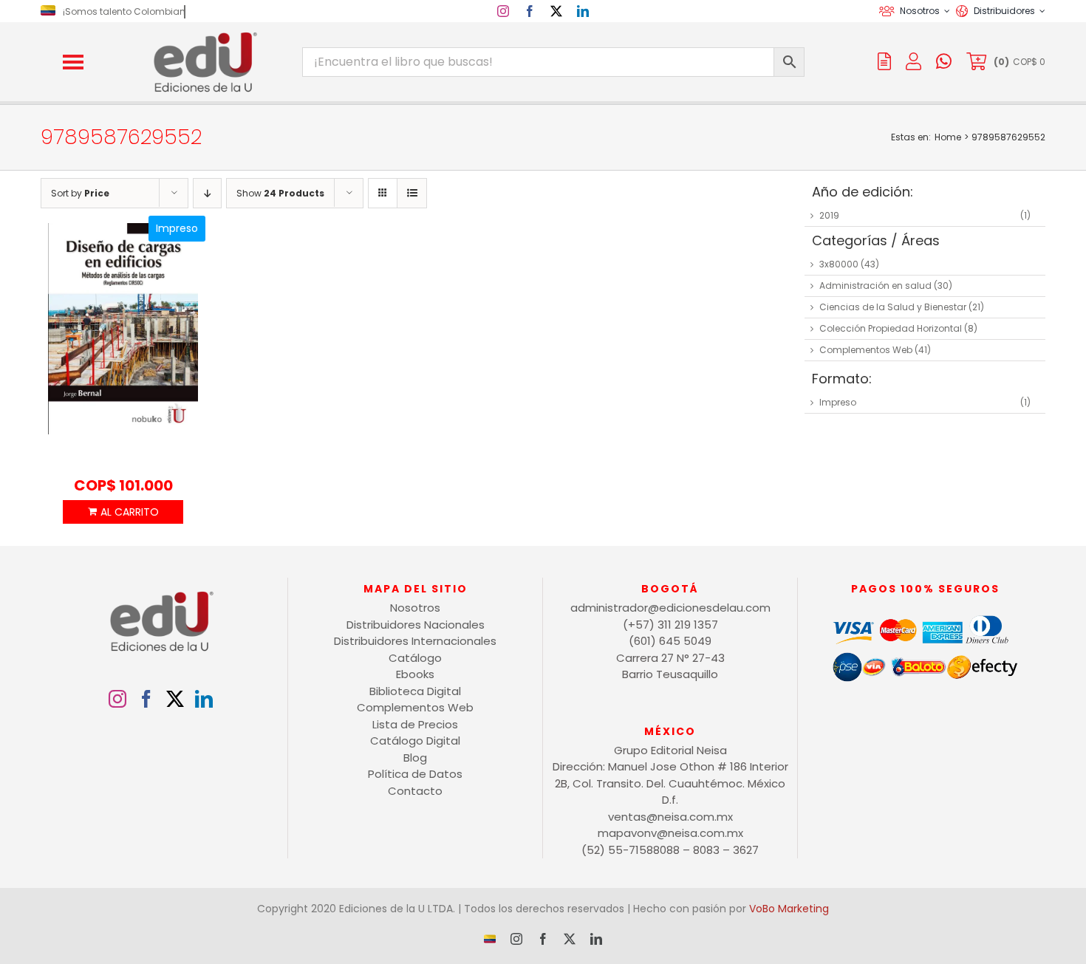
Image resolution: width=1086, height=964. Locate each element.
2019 (829, 215)
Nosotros (415, 607)
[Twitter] (175, 699)
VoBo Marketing (789, 908)
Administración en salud (875, 285)
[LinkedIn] (204, 699)
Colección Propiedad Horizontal (890, 328)
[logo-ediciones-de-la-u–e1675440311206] (204, 35)
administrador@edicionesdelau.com (670, 607)
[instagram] (503, 11)
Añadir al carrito (122, 512)
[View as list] (411, 193)
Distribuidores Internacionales (415, 641)
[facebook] (530, 11)
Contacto (415, 791)
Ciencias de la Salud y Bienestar (892, 307)
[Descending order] (207, 193)
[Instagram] (117, 699)
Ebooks (415, 674)
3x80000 (838, 264)
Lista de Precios (415, 724)
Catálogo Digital (415, 740)
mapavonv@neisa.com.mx (670, 833)
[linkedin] (583, 11)
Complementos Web (865, 349)
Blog (415, 757)
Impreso (837, 402)
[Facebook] (146, 699)
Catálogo (415, 658)
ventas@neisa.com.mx (670, 816)
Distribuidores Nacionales (415, 624)
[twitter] (556, 11)
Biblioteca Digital (415, 691)
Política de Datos (415, 774)
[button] (73, 62)
